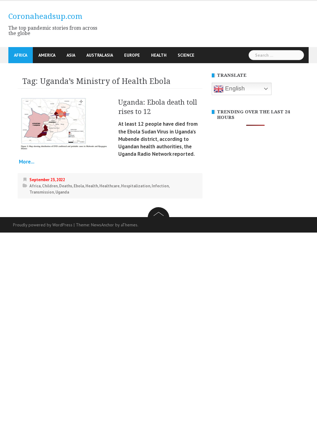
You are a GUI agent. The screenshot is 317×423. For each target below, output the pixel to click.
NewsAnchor (102, 225)
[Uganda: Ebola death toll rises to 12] (64, 123)
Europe (132, 55)
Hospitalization (135, 186)
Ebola (79, 186)
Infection (160, 186)
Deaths (65, 186)
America (46, 55)
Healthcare (109, 186)
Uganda (62, 192)
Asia (71, 55)
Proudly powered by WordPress (42, 225)
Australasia (99, 55)
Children (50, 186)
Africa (20, 55)
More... (26, 161)
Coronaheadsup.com (45, 16)
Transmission (41, 192)
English (234, 88)
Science (186, 55)
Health (159, 55)
